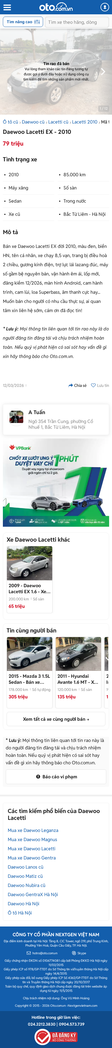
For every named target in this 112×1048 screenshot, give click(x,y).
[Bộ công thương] (56, 1036)
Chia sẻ (80, 385)
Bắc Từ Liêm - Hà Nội (84, 214)
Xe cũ (14, 214)
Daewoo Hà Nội (23, 904)
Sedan (15, 201)
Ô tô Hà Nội (20, 913)
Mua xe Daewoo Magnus (32, 840)
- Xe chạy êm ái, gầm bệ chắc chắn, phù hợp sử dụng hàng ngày (29, 589)
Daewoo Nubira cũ (26, 885)
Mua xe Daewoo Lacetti (31, 849)
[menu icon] (7, 7)
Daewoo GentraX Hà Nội (33, 895)
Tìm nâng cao (19, 21)
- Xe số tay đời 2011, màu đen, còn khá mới (76, 679)
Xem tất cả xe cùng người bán (54, 719)
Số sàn (70, 188)
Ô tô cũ (10, 122)
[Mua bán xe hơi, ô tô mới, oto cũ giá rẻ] (56, 6)
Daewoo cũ (33, 122)
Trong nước (74, 201)
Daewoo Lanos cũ (25, 867)
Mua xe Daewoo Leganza (33, 830)
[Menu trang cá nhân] (105, 7)
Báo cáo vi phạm (59, 777)
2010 (14, 175)
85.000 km (74, 175)
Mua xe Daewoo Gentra (32, 858)
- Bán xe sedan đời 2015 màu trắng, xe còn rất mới (30, 679)
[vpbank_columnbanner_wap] (56, 482)
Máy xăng (18, 188)
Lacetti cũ (58, 122)
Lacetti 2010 (84, 122)
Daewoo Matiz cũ (25, 876)
